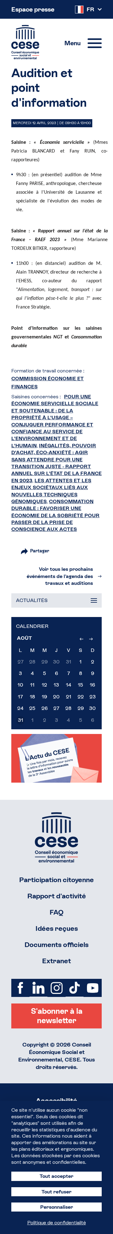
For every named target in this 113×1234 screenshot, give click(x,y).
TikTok (75, 988)
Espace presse (32, 9)
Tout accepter (56, 1176)
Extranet (56, 961)
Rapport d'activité (56, 896)
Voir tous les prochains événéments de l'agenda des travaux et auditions (60, 576)
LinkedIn (39, 988)
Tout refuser (56, 1192)
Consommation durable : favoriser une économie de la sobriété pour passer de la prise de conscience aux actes (55, 515)
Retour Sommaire (56, 837)
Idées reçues (56, 928)
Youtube (92, 988)
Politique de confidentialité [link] (56, 1223)
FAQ (57, 912)
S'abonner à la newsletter (57, 1016)
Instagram (56, 988)
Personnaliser (56, 1207)
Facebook (20, 988)
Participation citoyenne (56, 880)
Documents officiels (56, 945)
